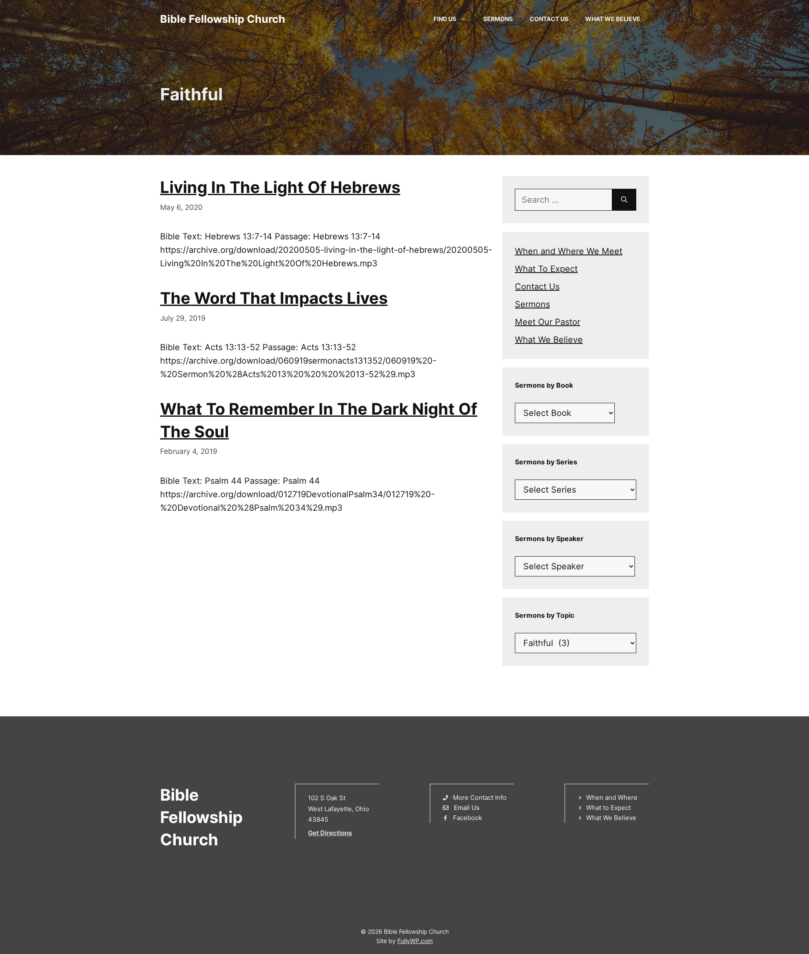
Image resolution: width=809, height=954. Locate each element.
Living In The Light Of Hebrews (280, 187)
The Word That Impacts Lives (274, 298)
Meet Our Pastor (547, 322)
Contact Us (549, 18)
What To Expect (546, 269)
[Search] (624, 200)
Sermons (498, 18)
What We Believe (612, 18)
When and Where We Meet (568, 251)
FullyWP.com (415, 940)
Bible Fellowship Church (222, 19)
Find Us (445, 18)
